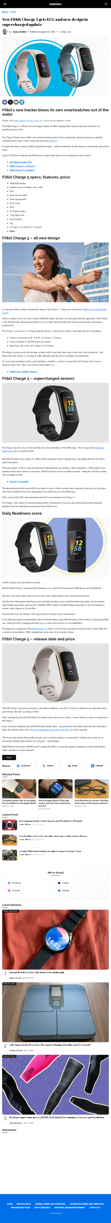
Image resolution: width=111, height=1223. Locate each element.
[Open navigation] (5, 4)
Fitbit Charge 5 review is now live (28, 120)
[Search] (106, 4)
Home (5, 11)
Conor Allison (25, 824)
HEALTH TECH (9, 984)
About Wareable (42, 1207)
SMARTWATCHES (11, 911)
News (13, 11)
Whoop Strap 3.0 (39, 628)
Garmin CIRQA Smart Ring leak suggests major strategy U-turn (50, 851)
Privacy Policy (24, 1204)
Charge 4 (54, 140)
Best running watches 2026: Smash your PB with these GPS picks (50, 821)
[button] (4, 102)
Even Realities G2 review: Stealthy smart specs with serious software (53, 836)
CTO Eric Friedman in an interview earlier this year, (51, 729)
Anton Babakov (15, 1123)
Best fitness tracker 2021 (21, 162)
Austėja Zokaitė (16, 1050)
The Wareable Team (20, 1207)
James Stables (20, 31)
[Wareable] (55, 4)
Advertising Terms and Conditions (87, 1204)
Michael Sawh (15, 978)
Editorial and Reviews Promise (70, 1207)
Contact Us (94, 1207)
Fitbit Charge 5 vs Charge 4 (22, 165)
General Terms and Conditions (50, 1204)
